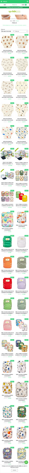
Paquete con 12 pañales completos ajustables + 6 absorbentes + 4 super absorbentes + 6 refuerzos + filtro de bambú (7, 163)
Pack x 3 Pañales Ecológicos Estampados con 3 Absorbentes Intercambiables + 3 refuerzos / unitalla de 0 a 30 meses (21, 333)
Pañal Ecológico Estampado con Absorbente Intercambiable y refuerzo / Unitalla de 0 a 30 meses (7, 229)
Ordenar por (3, 29)
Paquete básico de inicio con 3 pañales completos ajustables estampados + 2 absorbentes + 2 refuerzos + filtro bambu (7, 183)
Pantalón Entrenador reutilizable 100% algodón (7, 51)
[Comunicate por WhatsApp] (26, 462)
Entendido (14, 470)
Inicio (11, 21)
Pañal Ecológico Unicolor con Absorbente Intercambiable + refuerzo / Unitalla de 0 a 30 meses (7, 250)
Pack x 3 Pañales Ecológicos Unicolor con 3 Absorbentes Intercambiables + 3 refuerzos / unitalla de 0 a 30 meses (21, 205)
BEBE (14, 21)
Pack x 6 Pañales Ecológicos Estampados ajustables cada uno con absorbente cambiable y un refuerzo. (21, 184)
